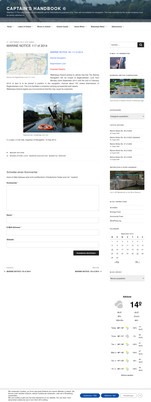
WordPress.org (115, 221)
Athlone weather (127, 375)
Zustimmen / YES (90, 395)
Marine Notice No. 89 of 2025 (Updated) (125, 137)
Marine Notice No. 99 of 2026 (121, 131)
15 (112, 249)
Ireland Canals (62, 26)
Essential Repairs (57, 156)
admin (31, 42)
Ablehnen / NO (110, 395)
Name (10, 215)
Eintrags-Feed (115, 212)
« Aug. (116, 262)
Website (10, 239)
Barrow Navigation (38, 156)
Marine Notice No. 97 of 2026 (121, 144)
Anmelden (113, 207)
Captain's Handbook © (36, 8)
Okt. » (137, 262)
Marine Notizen (17, 152)
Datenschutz (117, 26)
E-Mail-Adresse (14, 227)
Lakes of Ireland (24, 26)
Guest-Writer (79, 26)
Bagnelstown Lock (19, 156)
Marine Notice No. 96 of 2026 (121, 150)
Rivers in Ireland (43, 26)
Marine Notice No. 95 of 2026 (121, 157)
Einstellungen (129, 395)
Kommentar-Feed (116, 216)
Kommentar (12, 182)
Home (9, 26)
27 (138, 253)
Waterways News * (98, 26)
